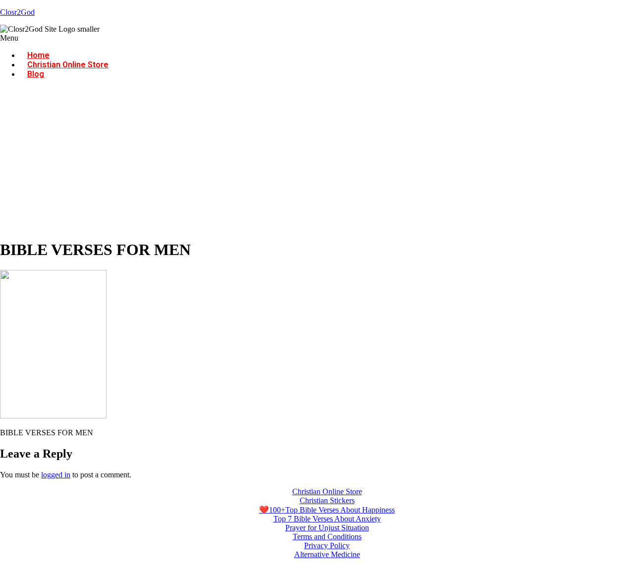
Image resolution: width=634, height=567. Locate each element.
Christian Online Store (67, 64)
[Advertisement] (317, 161)
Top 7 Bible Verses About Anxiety (327, 519)
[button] (317, 38)
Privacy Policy (327, 545)
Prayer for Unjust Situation (327, 527)
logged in (55, 474)
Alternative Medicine (327, 554)
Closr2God (17, 12)
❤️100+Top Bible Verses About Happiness (327, 510)
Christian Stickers (327, 500)
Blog (35, 74)
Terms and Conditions (327, 536)
